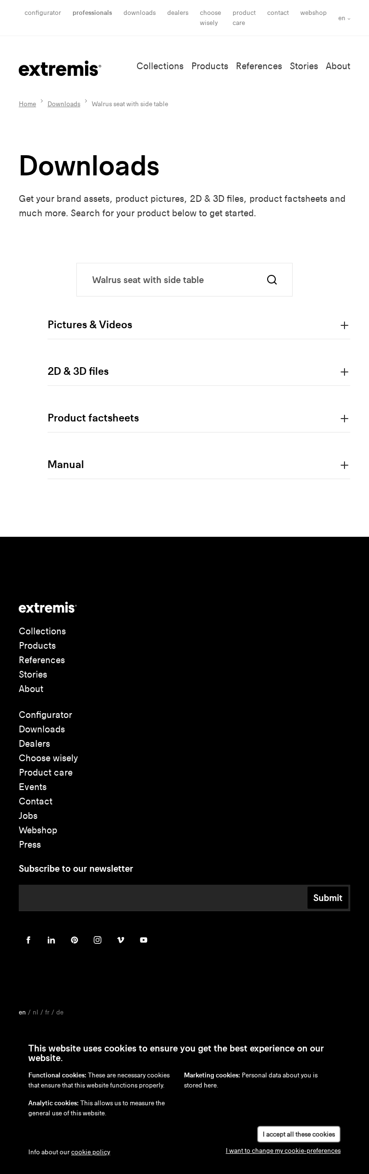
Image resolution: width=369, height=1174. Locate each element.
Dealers (177, 13)
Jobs (28, 815)
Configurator (43, 13)
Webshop (313, 13)
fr (47, 1012)
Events (33, 786)
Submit (328, 897)
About (338, 66)
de (59, 1012)
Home (27, 104)
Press (30, 844)
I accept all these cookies (299, 1134)
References (259, 66)
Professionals (92, 13)
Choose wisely (48, 758)
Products (209, 66)
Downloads (139, 13)
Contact (278, 13)
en (341, 18)
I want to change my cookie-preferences (283, 1151)
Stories (304, 66)
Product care (46, 772)
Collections (160, 66)
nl (35, 1012)
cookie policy (90, 1152)
